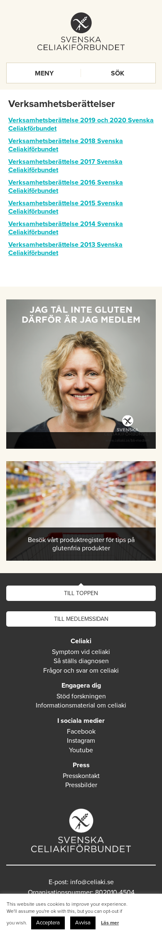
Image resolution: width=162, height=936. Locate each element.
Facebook (81, 731)
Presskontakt (81, 776)
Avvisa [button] (83, 922)
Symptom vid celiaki (81, 652)
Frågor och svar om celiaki (81, 670)
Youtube (81, 750)
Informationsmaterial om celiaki (81, 705)
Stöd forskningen (81, 696)
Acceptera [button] (48, 922)
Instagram (81, 741)
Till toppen (81, 593)
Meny (44, 73)
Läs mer (110, 923)
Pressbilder (81, 785)
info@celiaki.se (92, 882)
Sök (117, 73)
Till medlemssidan (81, 618)
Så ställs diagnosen (81, 661)
